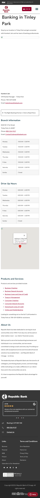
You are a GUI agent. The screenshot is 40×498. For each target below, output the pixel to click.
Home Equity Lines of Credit (14, 307)
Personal (4, 450)
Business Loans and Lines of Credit (16, 294)
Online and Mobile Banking (14, 310)
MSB (3, 453)
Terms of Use (24, 456)
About (4, 460)
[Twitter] (7, 467)
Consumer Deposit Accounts (14, 304)
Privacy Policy (24, 453)
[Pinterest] (16, 467)
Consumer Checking (11, 300)
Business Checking (11, 288)
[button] (37, 9)
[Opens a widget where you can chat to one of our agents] (32, 494)
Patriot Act (23, 450)
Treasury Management (12, 297)
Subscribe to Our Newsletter (11, 463)
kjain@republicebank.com (13, 103)
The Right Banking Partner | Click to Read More (20, 113)
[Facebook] (4, 467)
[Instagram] (13, 467)
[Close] (24, 235)
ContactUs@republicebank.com (16, 134)
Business (4, 446)
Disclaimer (23, 460)
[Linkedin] (10, 467)
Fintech (4, 456)
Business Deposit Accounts (14, 291)
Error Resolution (25, 446)
